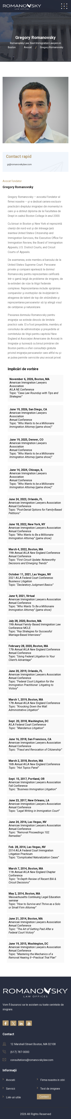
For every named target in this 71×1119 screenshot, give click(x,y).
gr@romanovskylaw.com (19, 164)
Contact (44, 1096)
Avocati (10, 1080)
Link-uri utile (13, 1097)
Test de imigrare (50, 1088)
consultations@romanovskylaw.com (31, 1060)
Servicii (10, 1088)
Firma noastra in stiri (52, 1080)
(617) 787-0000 (19, 1052)
